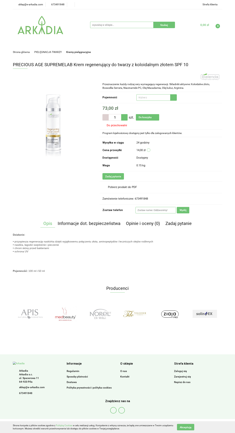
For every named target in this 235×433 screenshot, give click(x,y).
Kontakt (124, 376)
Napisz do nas (182, 382)
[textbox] (153, 97)
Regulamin (73, 371)
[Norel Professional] (67, 314)
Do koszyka (145, 117)
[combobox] (156, 97)
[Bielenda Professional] (210, 76)
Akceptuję (185, 427)
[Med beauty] (32, 314)
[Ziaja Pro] (137, 314)
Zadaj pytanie (113, 176)
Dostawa (72, 382)
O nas (123, 371)
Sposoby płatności (77, 376)
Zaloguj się (180, 371)
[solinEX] (172, 314)
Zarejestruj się (182, 376)
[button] (74, 364)
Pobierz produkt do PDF (122, 187)
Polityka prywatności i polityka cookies (89, 387)
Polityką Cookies (64, 425)
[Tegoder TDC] (102, 314)
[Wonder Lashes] (207, 314)
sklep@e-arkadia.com (32, 387)
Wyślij (183, 210)
